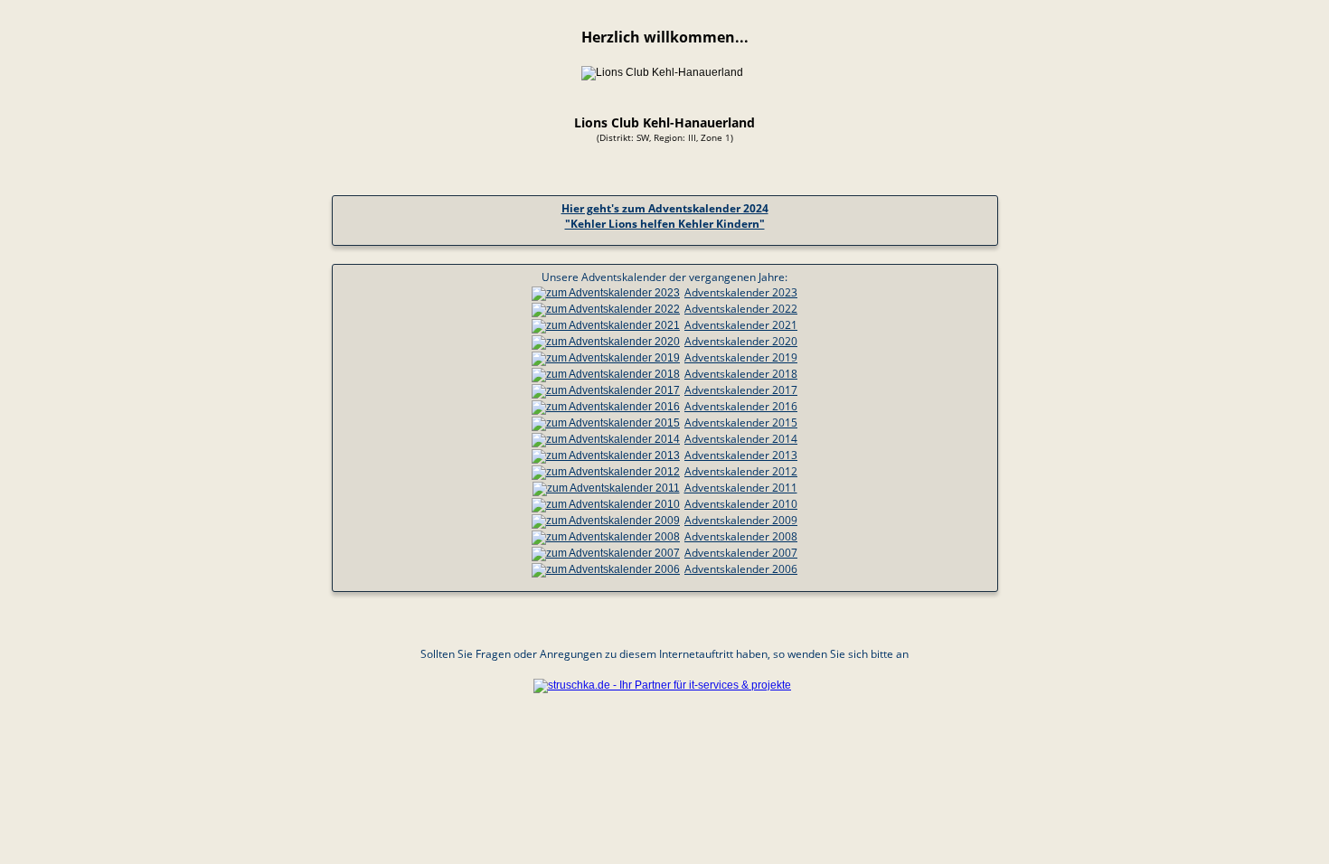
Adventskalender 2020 (740, 341)
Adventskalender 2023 (740, 292)
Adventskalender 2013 (740, 455)
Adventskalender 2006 (740, 569)
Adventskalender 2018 (740, 373)
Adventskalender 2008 (740, 536)
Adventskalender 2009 (740, 520)
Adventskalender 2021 (740, 325)
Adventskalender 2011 (740, 487)
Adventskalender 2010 (740, 504)
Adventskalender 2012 (740, 471)
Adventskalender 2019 (740, 357)
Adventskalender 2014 (740, 438)
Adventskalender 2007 (740, 552)
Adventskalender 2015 (740, 422)
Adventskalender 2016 (740, 406)
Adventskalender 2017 (740, 390)
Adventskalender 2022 (740, 308)
